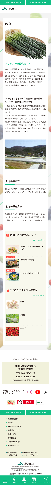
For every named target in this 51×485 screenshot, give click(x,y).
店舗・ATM (12, 434)
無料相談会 (12, 438)
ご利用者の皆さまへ (12, 455)
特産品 (10, 423)
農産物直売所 (13, 419)
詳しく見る (25, 249)
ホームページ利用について (31, 455)
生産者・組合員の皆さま (38, 2)
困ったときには (13, 445)
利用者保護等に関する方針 (29, 452)
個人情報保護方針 (12, 452)
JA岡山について (14, 430)
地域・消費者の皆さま (13, 2)
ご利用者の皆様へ (14, 442)
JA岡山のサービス (14, 426)
